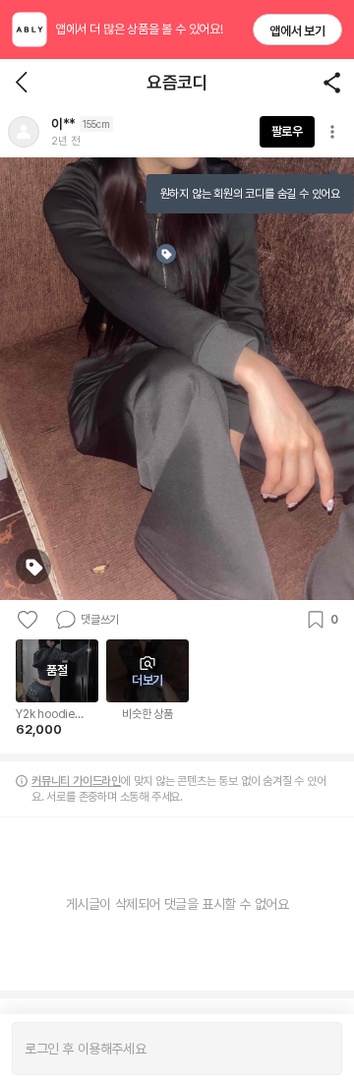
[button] (23, 132)
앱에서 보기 (297, 31)
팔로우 (287, 131)
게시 (317, 1048)
